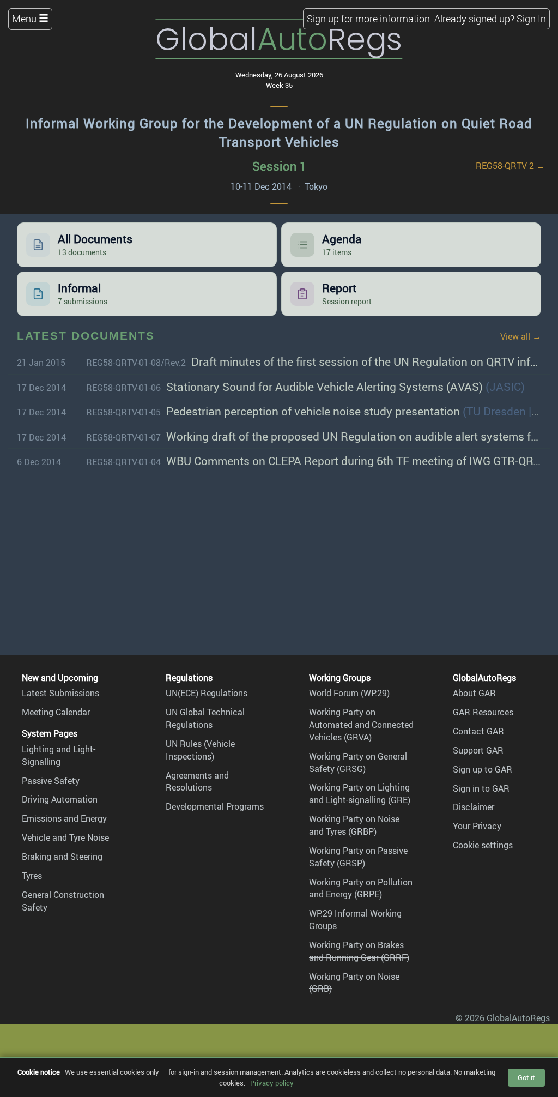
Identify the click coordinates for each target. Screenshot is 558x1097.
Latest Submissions (60, 693)
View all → (520, 336)
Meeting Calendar (56, 712)
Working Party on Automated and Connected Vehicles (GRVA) (361, 724)
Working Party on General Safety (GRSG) (358, 762)
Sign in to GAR (481, 788)
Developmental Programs (215, 806)
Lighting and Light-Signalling (58, 755)
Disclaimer (473, 807)
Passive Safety (51, 781)
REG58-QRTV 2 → (510, 166)
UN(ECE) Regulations (206, 693)
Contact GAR (478, 731)
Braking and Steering (62, 857)
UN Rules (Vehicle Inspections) (200, 750)
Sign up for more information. (369, 18)
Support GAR (478, 750)
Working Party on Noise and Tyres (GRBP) (354, 825)
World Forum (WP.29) (349, 693)
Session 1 (279, 166)
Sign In (531, 18)
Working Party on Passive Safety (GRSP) (358, 857)
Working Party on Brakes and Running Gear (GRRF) (359, 951)
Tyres (32, 876)
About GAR (474, 693)
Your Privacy (477, 826)
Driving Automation (60, 799)
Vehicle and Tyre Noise (65, 837)
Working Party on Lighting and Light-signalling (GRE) (359, 793)
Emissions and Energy (64, 818)
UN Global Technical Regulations (205, 718)
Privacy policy (272, 1083)
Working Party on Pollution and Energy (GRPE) (361, 888)
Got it (526, 1077)
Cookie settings (483, 845)
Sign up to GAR (482, 769)
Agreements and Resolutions (197, 781)
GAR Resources (483, 712)
